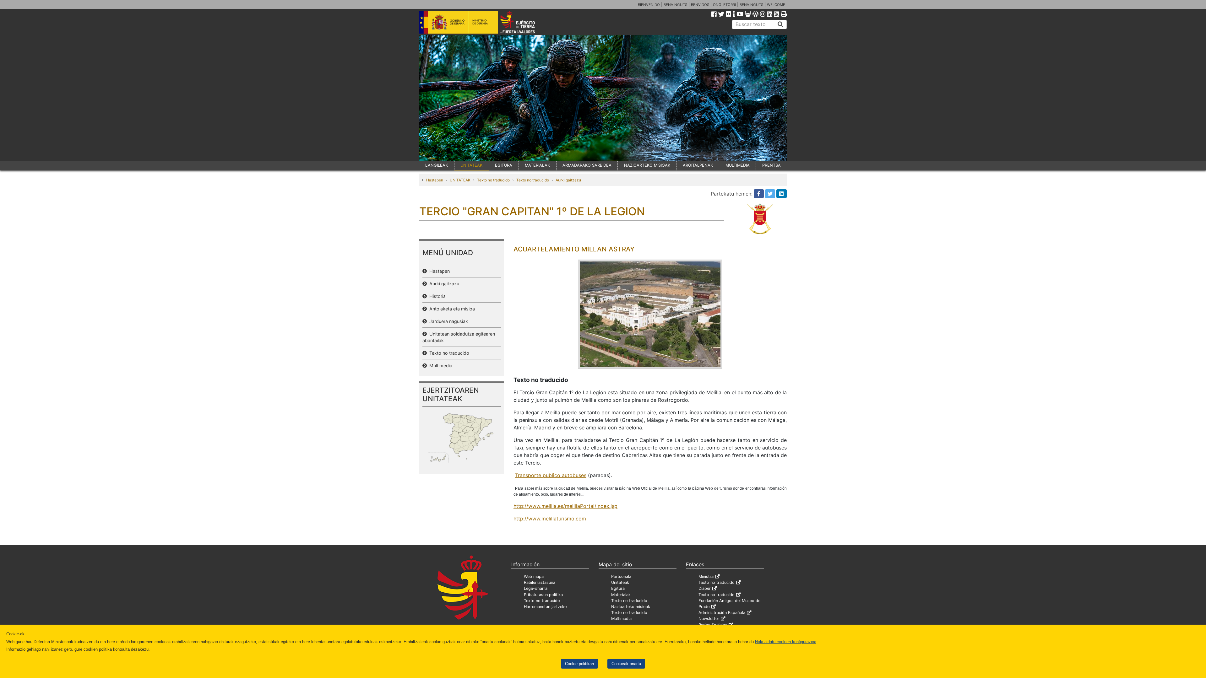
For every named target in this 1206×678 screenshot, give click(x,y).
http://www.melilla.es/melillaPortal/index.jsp (565, 506)
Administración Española (721, 612)
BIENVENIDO (649, 5)
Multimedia (439, 365)
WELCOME (776, 5)
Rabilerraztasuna (539, 582)
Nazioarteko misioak (630, 606)
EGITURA (503, 165)
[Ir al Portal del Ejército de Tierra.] (525, 22)
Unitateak (620, 582)
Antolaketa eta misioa (451, 308)
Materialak (621, 594)
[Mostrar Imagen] (650, 314)
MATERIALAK (537, 165)
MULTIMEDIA (737, 165)
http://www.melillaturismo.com (549, 518)
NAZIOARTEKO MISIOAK (647, 165)
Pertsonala (621, 576)
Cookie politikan (579, 663)
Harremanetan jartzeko (545, 606)
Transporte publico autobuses (550, 475)
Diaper (704, 588)
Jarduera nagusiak (447, 321)
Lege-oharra (535, 588)
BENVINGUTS (675, 5)
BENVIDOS (700, 5)
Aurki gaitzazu (568, 180)
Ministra (706, 576)
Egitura (618, 588)
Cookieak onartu (626, 663)
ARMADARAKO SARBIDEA (586, 165)
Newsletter (708, 618)
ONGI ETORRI (724, 5)
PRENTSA (771, 165)
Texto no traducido (493, 180)
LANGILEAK (436, 165)
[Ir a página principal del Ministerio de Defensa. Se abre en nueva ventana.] (458, 22)
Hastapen (434, 180)
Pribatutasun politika (543, 594)
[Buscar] (780, 24)
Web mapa (534, 576)
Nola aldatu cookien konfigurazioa (785, 641)
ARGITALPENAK (698, 165)
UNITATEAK (471, 165)
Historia (436, 296)
